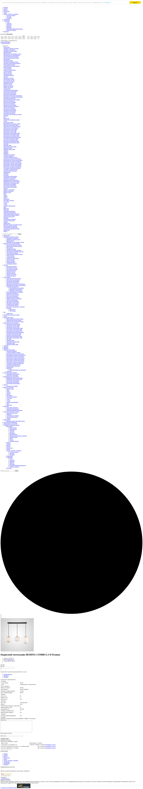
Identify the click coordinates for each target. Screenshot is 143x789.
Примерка (9, 24)
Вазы (5, 193)
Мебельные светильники (16, 290)
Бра (4, 117)
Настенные (12, 309)
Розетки (12, 440)
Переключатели (14, 437)
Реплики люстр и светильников (12, 55)
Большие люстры (8, 83)
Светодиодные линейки (10, 219)
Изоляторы (12, 433)
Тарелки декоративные (9, 205)
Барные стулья (7, 192)
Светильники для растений (10, 227)
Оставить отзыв (4, 738)
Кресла (5, 197)
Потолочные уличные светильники (13, 162)
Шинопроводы (7, 52)
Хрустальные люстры (9, 80)
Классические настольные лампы (12, 126)
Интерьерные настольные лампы (12, 123)
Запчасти (12, 431)
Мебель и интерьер (8, 191)
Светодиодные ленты (9, 216)
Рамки (11, 438)
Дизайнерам (7, 19)
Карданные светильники (10, 110)
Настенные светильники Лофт (11, 136)
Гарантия (9, 23)
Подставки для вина (9, 200)
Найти (19, 234)
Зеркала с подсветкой (9, 189)
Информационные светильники (12, 181)
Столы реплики (8, 71)
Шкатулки (6, 208)
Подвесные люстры (9, 78)
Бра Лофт (6, 144)
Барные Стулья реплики (10, 70)
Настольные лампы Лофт (10, 146)
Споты (5, 121)
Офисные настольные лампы (11, 125)
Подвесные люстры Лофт (10, 130)
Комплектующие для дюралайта (18, 370)
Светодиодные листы (9, 220)
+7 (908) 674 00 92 (5, 43)
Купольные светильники (10, 184)
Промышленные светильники (11, 180)
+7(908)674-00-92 (5, 779)
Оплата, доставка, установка (11, 14)
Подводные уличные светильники (12, 166)
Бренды (5, 10)
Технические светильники (10, 176)
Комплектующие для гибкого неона (13, 224)
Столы (5, 203)
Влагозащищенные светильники (12, 99)
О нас (8, 22)
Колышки (6, 175)
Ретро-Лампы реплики (9, 64)
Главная (6, 7)
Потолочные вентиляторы (10, 226)
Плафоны (6, 153)
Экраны (6, 222)
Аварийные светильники (10, 177)
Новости (9, 26)
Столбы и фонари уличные (10, 157)
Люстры (6, 76)
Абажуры (6, 152)
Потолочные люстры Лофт (10, 129)
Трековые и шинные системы (11, 48)
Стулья (5, 204)
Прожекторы (7, 172)
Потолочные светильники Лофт (12, 133)
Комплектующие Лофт (9, 149)
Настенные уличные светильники (12, 158)
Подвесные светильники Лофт (11, 134)
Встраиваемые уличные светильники (13, 160)
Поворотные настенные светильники (13, 97)
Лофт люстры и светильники (11, 127)
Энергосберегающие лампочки (11, 214)
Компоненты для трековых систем (12, 54)
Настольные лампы (8, 122)
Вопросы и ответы (11, 30)
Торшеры (6, 150)
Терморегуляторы (14, 441)
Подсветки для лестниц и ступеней (13, 114)
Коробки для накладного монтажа (18, 435)
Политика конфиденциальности (15, 29)
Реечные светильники (9, 101)
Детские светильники (9, 107)
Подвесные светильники (10, 93)
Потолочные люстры (9, 79)
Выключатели (13, 427)
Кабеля (5, 231)
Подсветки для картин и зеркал (12, 119)
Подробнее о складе (50, 744)
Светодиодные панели (9, 113)
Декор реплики (7, 67)
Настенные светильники (10, 94)
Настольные (13, 310)
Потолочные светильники (10, 91)
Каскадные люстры (8, 86)
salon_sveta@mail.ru (5, 42)
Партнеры (9, 27)
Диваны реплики (8, 74)
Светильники (7, 88)
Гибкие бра (6, 118)
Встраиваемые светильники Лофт (12, 137)
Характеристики (8, 674)
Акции (5, 12)
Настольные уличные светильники (12, 164)
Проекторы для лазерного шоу (11, 183)
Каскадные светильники (10, 102)
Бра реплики (7, 59)
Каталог (6, 8)
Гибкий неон (7, 223)
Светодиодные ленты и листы (11, 215)
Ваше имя (3, 735)
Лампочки (6, 210)
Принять (135, 2)
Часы (5, 207)
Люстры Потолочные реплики (11, 58)
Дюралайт (6, 173)
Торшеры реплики (8, 60)
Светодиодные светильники (11, 90)
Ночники (6, 115)
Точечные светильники (9, 98)
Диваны (6, 196)
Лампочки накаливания (10, 212)
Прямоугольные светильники (11, 106)
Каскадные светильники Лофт (11, 141)
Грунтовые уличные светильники (12, 168)
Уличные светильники (9, 154)
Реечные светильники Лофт (11, 140)
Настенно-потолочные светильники (13, 95)
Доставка (9, 16)
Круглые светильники (9, 103)
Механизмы (7, 230)
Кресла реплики (8, 72)
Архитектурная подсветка (10, 171)
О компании (7, 20)
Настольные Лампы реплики (11, 62)
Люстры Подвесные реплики (11, 56)
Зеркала (6, 188)
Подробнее (107, 2)
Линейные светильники (10, 111)
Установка (9, 18)
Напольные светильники (10, 105)
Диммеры (12, 430)
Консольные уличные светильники (12, 165)
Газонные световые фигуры (11, 169)
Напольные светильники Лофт (11, 142)
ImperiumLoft (10, 659)
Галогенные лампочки (9, 211)
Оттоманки (6, 199)
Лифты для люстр (8, 87)
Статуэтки (6, 201)
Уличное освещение (9, 156)
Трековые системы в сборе (10, 51)
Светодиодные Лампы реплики (12, 66)
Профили (6, 218)
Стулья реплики (8, 68)
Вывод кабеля (13, 429)
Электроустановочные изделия (11, 228)
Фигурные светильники (10, 109)
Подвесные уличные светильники (12, 161)
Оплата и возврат (11, 15)
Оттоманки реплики (9, 75)
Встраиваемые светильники (17, 288)
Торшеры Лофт (7, 145)
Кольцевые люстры (8, 82)
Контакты (6, 31)
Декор (5, 195)
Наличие (6, 677)
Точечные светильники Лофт (11, 138)
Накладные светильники (16, 289)
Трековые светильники (9, 49)
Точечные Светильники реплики (12, 63)
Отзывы (6, 675)
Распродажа (7, 11)
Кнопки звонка (13, 434)
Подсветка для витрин (9, 179)
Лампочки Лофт (8, 148)
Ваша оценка (6, 733)
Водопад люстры (8, 84)
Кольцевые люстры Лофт (10, 132)
